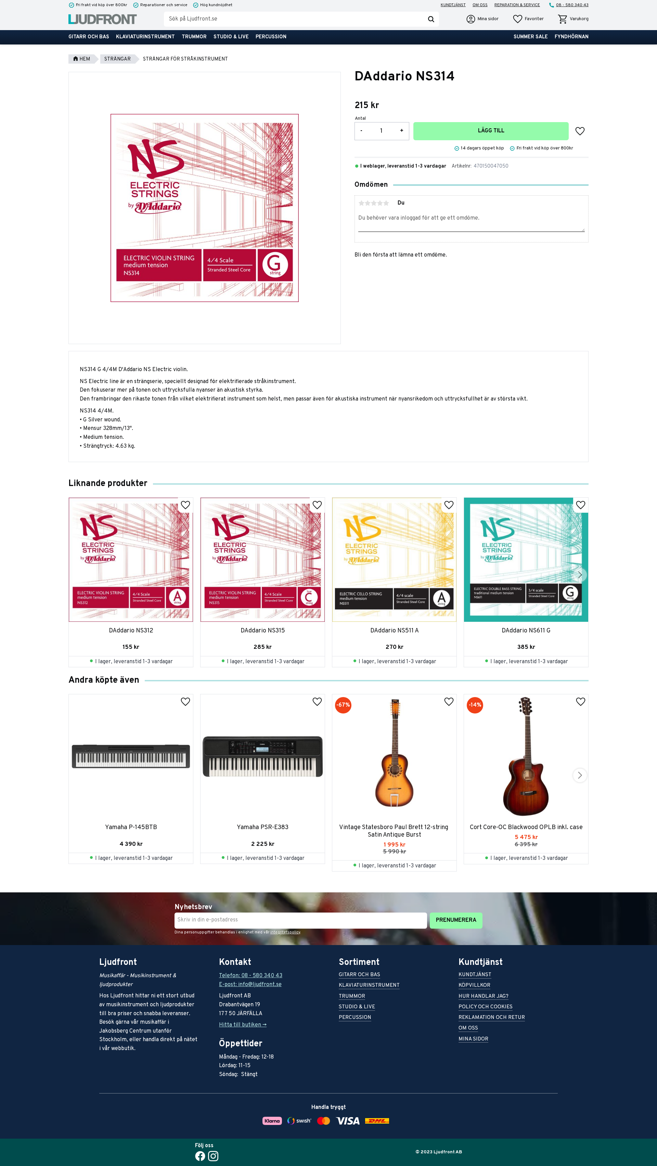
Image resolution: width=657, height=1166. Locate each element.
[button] (528, 19)
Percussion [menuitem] (271, 37)
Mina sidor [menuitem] (473, 1040)
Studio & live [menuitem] (231, 37)
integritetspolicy (285, 932)
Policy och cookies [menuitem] (486, 1007)
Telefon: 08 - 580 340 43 (250, 975)
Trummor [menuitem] (194, 37)
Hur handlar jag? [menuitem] (483, 997)
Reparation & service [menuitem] (517, 5)
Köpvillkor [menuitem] (474, 986)
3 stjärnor (374, 203)
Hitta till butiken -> (243, 1025)
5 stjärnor (386, 203)
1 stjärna (361, 203)
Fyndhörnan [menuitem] (572, 37)
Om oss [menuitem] (480, 5)
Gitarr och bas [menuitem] (88, 37)
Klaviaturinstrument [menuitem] (145, 37)
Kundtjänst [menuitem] (453, 5)
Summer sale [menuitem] (531, 37)
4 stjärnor (380, 203)
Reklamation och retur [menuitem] (492, 1018)
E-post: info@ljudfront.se (250, 984)
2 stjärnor (367, 203)
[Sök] (431, 19)
